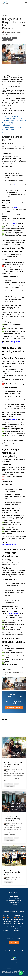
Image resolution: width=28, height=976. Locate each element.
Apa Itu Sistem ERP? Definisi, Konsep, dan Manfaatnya (13, 342)
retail (15, 207)
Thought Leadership (8, 40)
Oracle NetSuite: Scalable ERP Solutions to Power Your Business (13, 765)
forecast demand (18, 184)
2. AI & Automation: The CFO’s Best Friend (13, 118)
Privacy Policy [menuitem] (16, 962)
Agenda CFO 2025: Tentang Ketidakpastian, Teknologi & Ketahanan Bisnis (13, 819)
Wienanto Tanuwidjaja (10, 32)
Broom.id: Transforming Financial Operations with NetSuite (12, 873)
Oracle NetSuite (7, 38)
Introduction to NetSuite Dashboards (11, 543)
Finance (15, 38)
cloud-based (14, 223)
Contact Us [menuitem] (10, 962)
